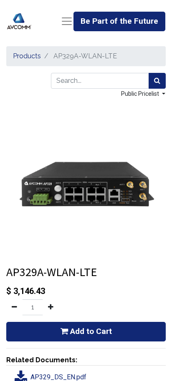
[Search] (157, 81)
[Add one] (51, 307)
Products (27, 56)
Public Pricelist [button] (140, 93)
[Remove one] (14, 307)
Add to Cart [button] (90, 331)
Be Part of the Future (119, 21)
